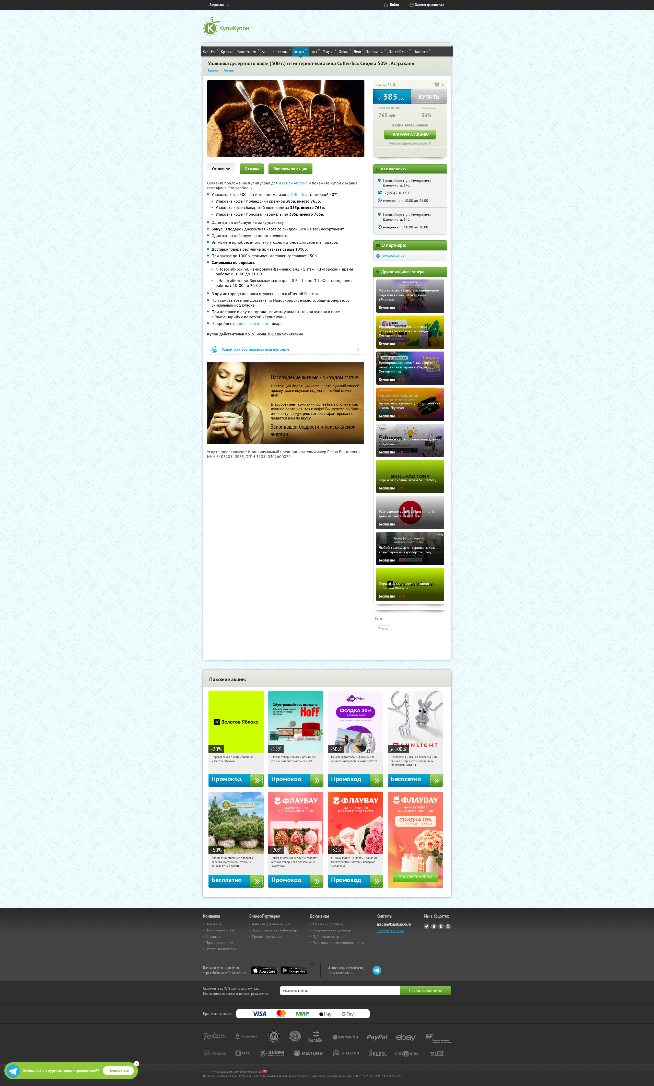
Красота (228, 51)
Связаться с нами (390, 931)
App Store (264, 970)
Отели (345, 51)
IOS (282, 182)
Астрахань (216, 5)
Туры (315, 51)
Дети (358, 51)
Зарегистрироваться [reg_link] (430, 5)
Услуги (329, 51)
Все (205, 51)
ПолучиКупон (400, 51)
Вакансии (213, 936)
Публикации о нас (220, 930)
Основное (221, 168)
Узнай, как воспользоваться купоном (255, 349)
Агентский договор (327, 924)
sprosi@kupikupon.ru (394, 924)
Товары (300, 51)
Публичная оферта (327, 936)
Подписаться (119, 1070)
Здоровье (422, 51)
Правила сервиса (219, 942)
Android (301, 182)
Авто (266, 51)
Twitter (441, 926)
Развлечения (248, 51)
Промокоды (376, 51)
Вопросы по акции (290, 168)
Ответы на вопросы (221, 949)
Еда (214, 51)
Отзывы (252, 168)
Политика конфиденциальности (338, 942)
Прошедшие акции (267, 936)
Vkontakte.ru (434, 926)
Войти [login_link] (394, 5)
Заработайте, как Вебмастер (274, 930)
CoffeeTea (298, 194)
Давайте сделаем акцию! (271, 924)
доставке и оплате (253, 323)
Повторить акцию (410, 134)
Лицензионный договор (331, 930)
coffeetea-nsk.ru (394, 256)
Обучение (282, 51)
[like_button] (437, 85)
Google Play (293, 970)
